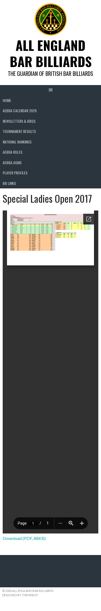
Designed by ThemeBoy (20, 595)
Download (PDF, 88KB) (24, 538)
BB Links (9, 183)
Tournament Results (19, 131)
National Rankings (17, 142)
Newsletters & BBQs (19, 121)
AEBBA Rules (12, 152)
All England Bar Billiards (51, 53)
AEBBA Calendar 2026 (20, 110)
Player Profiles (15, 172)
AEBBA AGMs (12, 162)
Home (7, 100)
